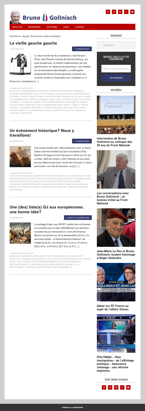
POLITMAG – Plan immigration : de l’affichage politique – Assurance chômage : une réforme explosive (115, 364)
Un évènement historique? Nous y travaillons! (42, 132)
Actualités (28, 88)
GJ (11, 99)
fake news (48, 178)
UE (71, 267)
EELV (50, 259)
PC (74, 264)
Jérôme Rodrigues (31, 184)
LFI (22, 102)
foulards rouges (81, 178)
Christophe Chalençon (61, 91)
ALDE (31, 176)
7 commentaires (81, 49)
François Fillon (69, 96)
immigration (55, 261)
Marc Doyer (42, 264)
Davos (40, 259)
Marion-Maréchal (56, 102)
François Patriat (17, 181)
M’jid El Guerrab (44, 105)
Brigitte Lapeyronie (48, 256)
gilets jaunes (84, 96)
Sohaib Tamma (37, 110)
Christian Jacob (28, 259)
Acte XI (24, 176)
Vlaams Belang (46, 187)
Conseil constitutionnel (32, 96)
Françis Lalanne (53, 96)
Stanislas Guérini (30, 187)
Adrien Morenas (29, 91)
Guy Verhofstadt (48, 181)
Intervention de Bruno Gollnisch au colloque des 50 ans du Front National (114, 141)
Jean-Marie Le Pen (69, 99)
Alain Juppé (43, 91)
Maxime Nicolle (72, 184)
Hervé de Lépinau (65, 181)
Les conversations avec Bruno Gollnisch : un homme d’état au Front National (113, 198)
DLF (45, 259)
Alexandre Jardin (30, 256)
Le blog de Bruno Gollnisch (46, 17)
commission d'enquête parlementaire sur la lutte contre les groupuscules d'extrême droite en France (50, 94)
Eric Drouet (36, 178)
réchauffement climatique (23, 267)
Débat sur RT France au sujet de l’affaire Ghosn (113, 307)
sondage (48, 110)
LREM (26, 102)
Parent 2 (76, 105)
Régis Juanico (79, 107)
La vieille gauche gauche (33, 43)
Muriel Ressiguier (26, 105)
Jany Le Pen (54, 99)
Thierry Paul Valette (63, 110)
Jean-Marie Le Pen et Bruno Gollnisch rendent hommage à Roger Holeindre (116, 254)
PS (77, 264)
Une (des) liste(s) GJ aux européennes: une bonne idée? (47, 209)
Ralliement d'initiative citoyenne (35, 107)
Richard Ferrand (18, 110)
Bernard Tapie (41, 176)
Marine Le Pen (40, 102)
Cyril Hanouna (73, 176)
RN (28, 110)
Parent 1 (67, 105)
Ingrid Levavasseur (39, 99)
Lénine (24, 264)
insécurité (15, 264)
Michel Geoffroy (57, 264)
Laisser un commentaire (77, 217)
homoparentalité (21, 99)
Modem (69, 264)
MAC (31, 102)
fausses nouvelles (63, 178)
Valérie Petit (26, 113)
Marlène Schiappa (55, 184)
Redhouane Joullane (62, 107)
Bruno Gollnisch (57, 176)
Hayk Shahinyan (42, 261)
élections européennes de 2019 (68, 259)
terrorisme (63, 267)
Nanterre (57, 105)
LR (29, 264)
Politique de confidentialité (72, 407)
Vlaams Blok (60, 187)
